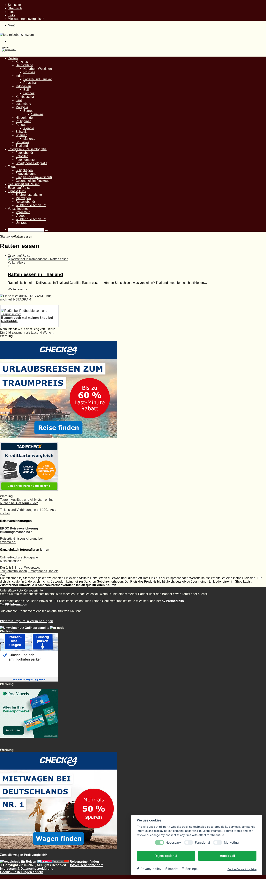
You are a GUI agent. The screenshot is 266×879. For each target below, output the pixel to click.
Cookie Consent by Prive (241, 869)
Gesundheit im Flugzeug (32, 180)
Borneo (28, 110)
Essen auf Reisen (20, 187)
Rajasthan (30, 82)
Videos (20, 215)
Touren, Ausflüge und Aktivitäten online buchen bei (27, 501)
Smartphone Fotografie (31, 163)
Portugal (21, 124)
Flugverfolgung (26, 173)
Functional (202, 842)
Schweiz (21, 131)
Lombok (28, 93)
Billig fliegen (24, 170)
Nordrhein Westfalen (37, 68)
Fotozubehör (24, 152)
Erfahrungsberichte (29, 194)
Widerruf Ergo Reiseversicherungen (26, 621)
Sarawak (37, 114)
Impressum (8, 868)
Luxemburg (23, 103)
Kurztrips (22, 61)
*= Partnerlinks (173, 601)
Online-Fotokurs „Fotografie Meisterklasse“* (19, 559)
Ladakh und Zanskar (37, 79)
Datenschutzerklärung (36, 868)
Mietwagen (23, 198)
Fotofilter (22, 156)
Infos (11, 11)
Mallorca (29, 138)
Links (11, 15)
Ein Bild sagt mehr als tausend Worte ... (27, 332)
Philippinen (23, 121)
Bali (26, 89)
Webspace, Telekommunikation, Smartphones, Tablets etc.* (29, 571)
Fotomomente (25, 159)
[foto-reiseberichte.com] (17, 34)
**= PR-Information (13, 604)
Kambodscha (25, 96)
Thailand (22, 145)
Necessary (173, 842)
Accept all (227, 855)
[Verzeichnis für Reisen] (18, 861)
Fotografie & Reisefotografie (27, 149)
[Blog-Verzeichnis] (45, 861)
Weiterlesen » (17, 289)
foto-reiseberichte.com (86, 865)
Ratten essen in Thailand (35, 274)
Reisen (13, 58)
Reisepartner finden (84, 861)
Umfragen (22, 222)
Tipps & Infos (17, 191)
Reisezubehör (25, 201)
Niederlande (24, 117)
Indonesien (23, 86)
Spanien (21, 135)
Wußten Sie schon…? (31, 205)
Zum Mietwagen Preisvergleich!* (23, 854)
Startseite (14, 4)
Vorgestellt (23, 212)
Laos (19, 100)
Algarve (28, 128)
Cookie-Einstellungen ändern (21, 872)
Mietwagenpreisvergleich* (26, 18)
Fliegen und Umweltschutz (34, 177)
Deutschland (24, 65)
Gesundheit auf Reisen (24, 184)
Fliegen (13, 166)
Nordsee (29, 72)
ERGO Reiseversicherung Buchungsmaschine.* (19, 530)
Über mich (15, 8)
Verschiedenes (18, 208)
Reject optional (166, 855)
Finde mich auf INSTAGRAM (26, 297)
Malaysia (22, 107)
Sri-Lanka (22, 142)
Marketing (231, 842)
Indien (20, 75)
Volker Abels (16, 262)
